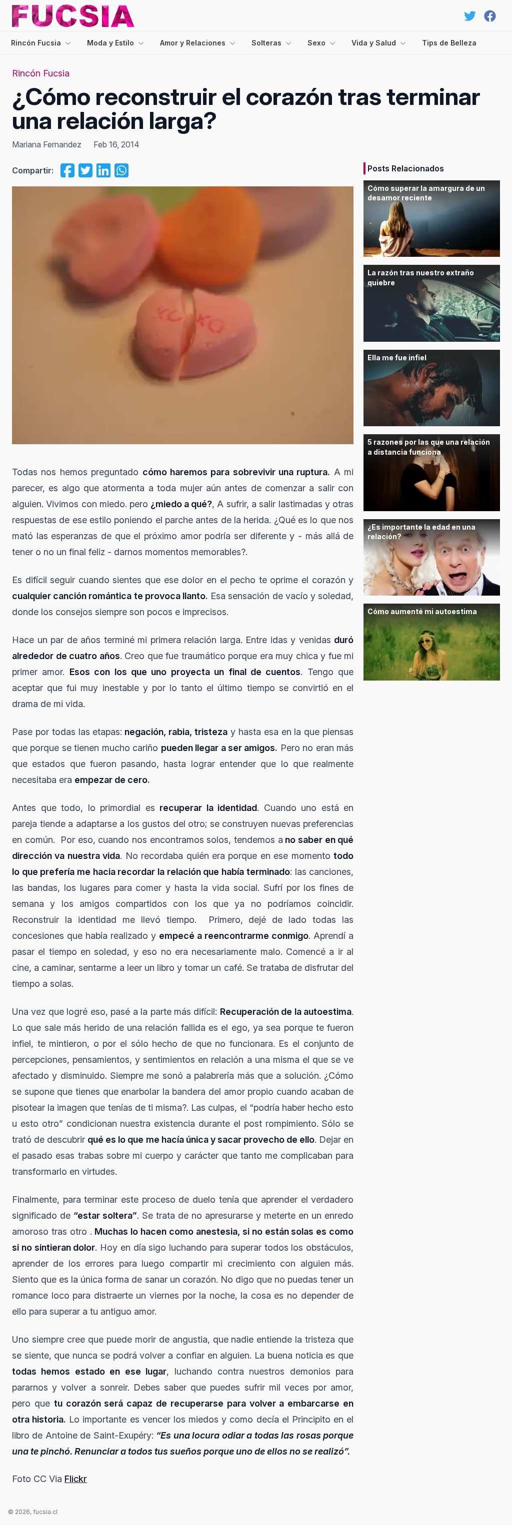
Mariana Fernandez (47, 144)
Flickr (75, 1479)
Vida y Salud (374, 42)
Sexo (317, 42)
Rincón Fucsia (36, 42)
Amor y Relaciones (193, 42)
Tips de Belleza (449, 42)
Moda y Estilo (110, 42)
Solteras (267, 42)
